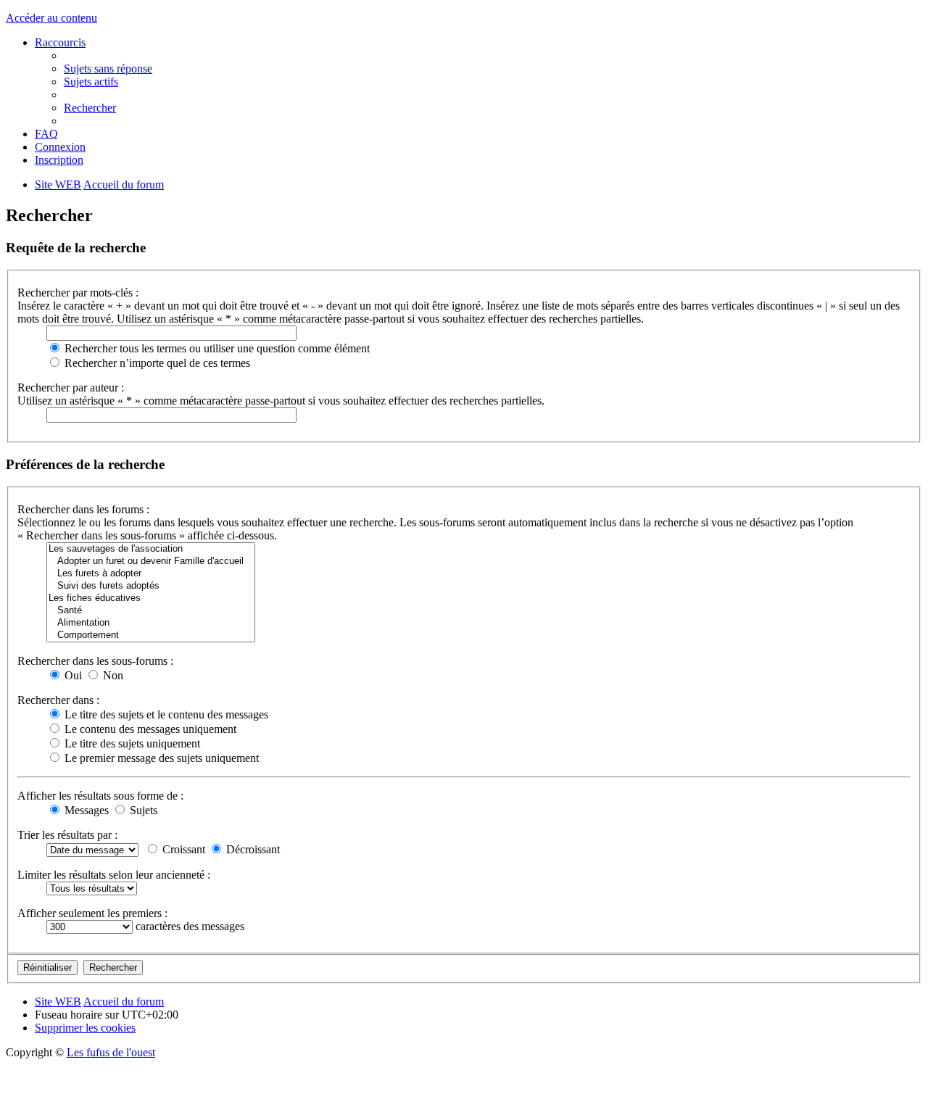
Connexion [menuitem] (60, 147)
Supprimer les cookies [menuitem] (85, 1027)
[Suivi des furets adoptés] (150, 586)
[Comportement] (150, 635)
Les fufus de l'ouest (111, 1052)
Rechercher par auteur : (70, 387)
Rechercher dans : (58, 700)
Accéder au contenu (51, 18)
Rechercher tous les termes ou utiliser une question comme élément (216, 348)
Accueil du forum (123, 1001)
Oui (72, 675)
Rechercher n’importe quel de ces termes (156, 363)
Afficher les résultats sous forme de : (100, 795)
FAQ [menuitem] (46, 134)
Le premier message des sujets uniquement (160, 758)
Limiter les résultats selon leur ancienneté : (113, 875)
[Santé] (150, 611)
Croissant (182, 849)
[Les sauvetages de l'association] (150, 549)
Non (111, 675)
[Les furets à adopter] (150, 574)
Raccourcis (60, 42)
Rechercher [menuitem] (90, 107)
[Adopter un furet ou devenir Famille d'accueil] (150, 561)
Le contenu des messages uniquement (149, 729)
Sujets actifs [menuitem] (91, 81)
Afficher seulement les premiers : (92, 913)
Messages (85, 810)
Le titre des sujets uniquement (131, 743)
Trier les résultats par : (67, 835)
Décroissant (251, 849)
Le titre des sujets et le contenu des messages (165, 714)
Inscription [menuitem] (59, 160)
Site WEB (58, 1001)
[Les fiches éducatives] (150, 598)
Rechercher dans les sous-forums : (95, 661)
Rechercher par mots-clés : (77, 292)
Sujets (142, 810)
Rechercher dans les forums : (83, 509)
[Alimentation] (150, 623)
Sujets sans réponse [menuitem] (108, 68)
